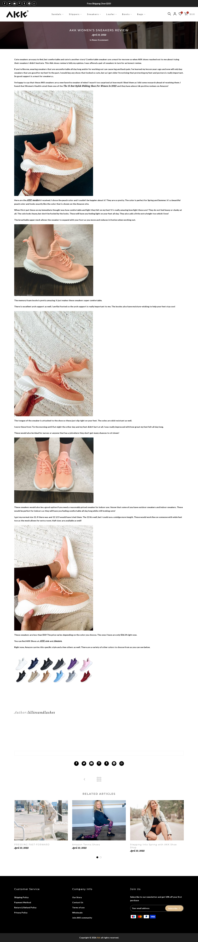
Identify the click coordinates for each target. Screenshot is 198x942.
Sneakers (93, 14)
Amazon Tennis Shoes (86, 844)
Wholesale (77, 912)
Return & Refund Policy (25, 907)
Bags (140, 14)
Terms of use (78, 907)
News (94, 40)
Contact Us (77, 902)
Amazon (58, 641)
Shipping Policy (21, 897)
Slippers (74, 14)
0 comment (103, 40)
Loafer (110, 14)
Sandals (57, 14)
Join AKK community (82, 917)
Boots (126, 14)
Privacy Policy (20, 912)
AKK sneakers (34, 200)
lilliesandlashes (41, 712)
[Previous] (17, 829)
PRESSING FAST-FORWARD (32, 844)
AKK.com (44, 641)
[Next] (181, 829)
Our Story (77, 897)
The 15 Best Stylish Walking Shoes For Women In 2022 (90, 86)
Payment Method (22, 902)
